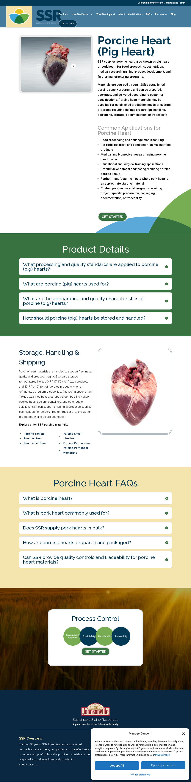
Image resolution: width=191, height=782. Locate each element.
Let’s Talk (68, 23)
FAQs (149, 14)
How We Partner (80, 14)
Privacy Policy (162, 755)
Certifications (135, 14)
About (121, 14)
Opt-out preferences (163, 765)
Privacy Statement (140, 774)
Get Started (112, 217)
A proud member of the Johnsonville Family (161, 3)
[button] (183, 734)
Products (63, 14)
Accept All (117, 765)
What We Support (105, 14)
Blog (173, 14)
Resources (161, 14)
